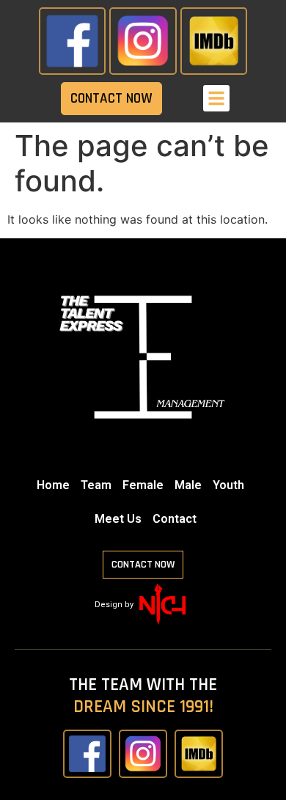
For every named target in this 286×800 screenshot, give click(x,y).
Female (143, 485)
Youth (228, 485)
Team (96, 485)
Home (53, 485)
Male (188, 485)
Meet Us (118, 519)
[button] (216, 98)
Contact (175, 519)
